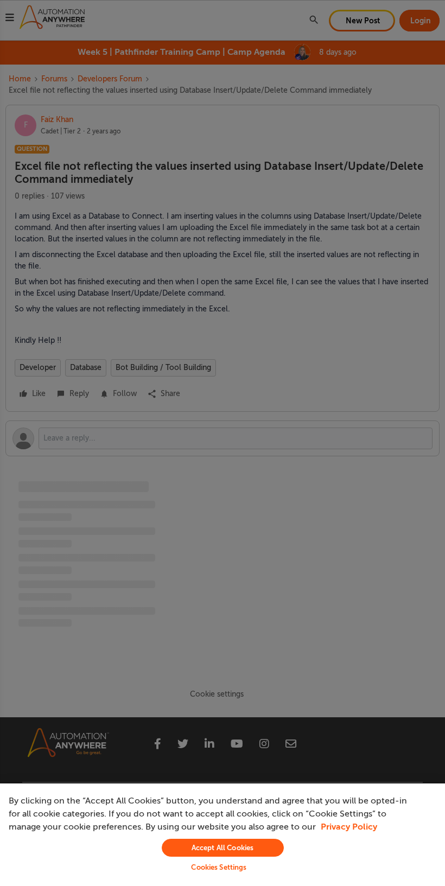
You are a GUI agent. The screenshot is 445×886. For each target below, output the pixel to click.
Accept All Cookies (222, 848)
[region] (222, 834)
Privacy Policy (349, 827)
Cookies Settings (218, 867)
